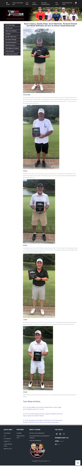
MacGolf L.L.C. (46, 461)
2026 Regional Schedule (12, 48)
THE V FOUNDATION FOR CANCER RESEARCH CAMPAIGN (39, 437)
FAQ (5, 436)
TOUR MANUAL (7, 433)
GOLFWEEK (19, 433)
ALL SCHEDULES (7, 438)
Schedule (7, 33)
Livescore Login (9, 51)
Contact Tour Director (11, 54)
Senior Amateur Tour (67, 3)
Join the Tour (9, 28)
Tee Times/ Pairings (10, 39)
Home (8, 4)
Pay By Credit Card (10, 36)
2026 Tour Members (11, 31)
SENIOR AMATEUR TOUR (21, 437)
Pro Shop (56, 3)
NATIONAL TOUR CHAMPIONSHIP (36, 433)
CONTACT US (7, 441)
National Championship (45, 3)
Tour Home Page (10, 25)
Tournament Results (10, 42)
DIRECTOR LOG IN (8, 448)
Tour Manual (34, 3)
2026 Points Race (10, 45)
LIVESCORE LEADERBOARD (35, 440)
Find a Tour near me (17, 3)
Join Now (27, 3)
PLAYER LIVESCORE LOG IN (8, 445)
